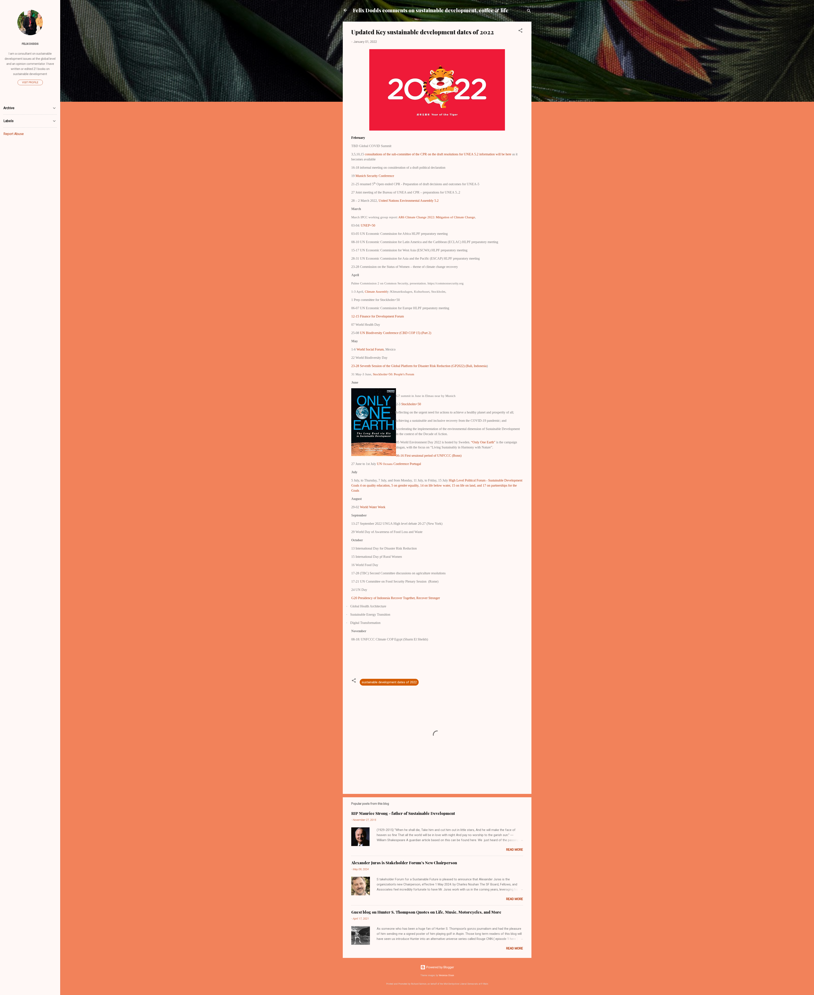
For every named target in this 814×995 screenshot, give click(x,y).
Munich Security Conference (374, 176)
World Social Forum (370, 349)
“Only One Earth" (482, 442)
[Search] (528, 11)
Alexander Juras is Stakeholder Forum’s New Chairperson (404, 862)
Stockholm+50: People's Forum (393, 374)
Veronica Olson (446, 975)
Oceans (402, 464)
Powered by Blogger (439, 967)
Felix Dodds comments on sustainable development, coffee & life (430, 10)
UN (380, 464)
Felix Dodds (30, 43)
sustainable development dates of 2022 (389, 682)
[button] (520, 31)
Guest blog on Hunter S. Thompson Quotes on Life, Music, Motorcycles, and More (426, 912)
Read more (514, 850)
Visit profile (30, 82)
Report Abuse (13, 134)
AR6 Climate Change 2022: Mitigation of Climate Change (436, 217)
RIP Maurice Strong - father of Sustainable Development (403, 813)
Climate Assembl (376, 291)
